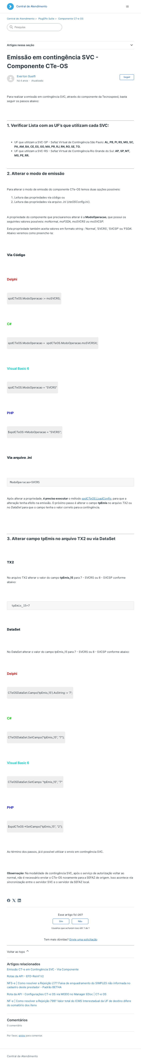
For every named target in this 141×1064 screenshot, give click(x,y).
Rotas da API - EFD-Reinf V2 (25, 976)
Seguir (127, 77)
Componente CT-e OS (70, 18)
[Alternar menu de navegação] (127, 7)
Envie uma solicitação (83, 939)
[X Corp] (14, 900)
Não (80, 921)
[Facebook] (8, 900)
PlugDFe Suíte (46, 18)
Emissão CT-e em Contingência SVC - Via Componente (43, 969)
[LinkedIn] (19, 900)
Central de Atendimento (21, 18)
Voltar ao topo (16, 951)
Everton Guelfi (26, 76)
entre (22, 1035)
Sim (61, 921)
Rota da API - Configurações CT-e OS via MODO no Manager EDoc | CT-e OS (56, 994)
